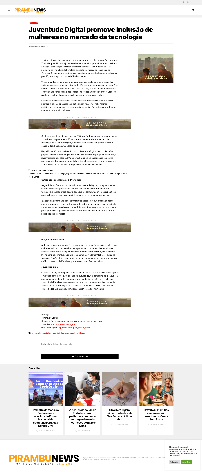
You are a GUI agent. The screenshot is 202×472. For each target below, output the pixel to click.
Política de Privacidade (181, 451)
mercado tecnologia (70, 333)
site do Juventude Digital (63, 324)
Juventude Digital (55, 333)
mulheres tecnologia (40, 333)
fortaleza (63, 344)
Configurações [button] (174, 462)
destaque (56, 344)
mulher (70, 344)
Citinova (81, 333)
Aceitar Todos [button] (186, 462)
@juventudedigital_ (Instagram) (74, 327)
